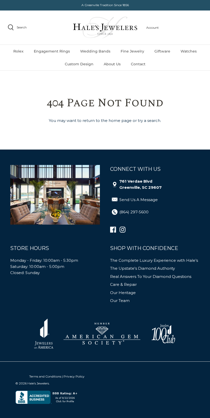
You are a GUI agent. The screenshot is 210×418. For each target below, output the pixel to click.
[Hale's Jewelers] (105, 27)
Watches (189, 51)
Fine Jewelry (132, 51)
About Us (112, 64)
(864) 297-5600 (134, 212)
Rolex (18, 51)
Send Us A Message (138, 199)
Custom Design (79, 64)
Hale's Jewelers (38, 383)
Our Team (120, 300)
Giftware (162, 51)
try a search (149, 120)
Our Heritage (123, 292)
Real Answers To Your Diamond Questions (150, 276)
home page (120, 120)
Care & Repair (123, 284)
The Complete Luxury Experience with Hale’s (154, 260)
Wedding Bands (95, 51)
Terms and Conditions (45, 376)
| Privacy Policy (73, 376)
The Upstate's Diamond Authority (142, 268)
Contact (138, 64)
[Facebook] (113, 230)
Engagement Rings (52, 51)
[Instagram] (122, 230)
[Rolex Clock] (183, 27)
